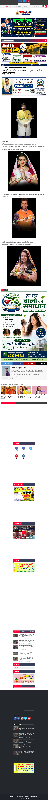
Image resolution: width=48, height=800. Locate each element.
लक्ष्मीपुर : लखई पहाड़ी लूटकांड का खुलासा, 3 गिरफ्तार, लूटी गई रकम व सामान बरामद (26, 752)
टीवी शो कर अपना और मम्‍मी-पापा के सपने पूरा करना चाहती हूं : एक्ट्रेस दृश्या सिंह (39, 396)
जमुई (26, 6)
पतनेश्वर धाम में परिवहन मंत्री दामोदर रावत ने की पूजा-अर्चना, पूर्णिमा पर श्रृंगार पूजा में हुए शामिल (26, 658)
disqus (23, 402)
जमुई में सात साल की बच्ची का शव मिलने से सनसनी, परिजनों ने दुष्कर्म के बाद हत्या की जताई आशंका (26, 635)
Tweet (8, 363)
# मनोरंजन (6, 289)
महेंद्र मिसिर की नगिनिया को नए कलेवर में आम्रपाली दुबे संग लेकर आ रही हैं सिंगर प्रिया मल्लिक (8, 396)
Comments (31, 631)
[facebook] (19, 1)
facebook (39, 402)
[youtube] (29, 1)
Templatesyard (21, 796)
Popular (24, 631)
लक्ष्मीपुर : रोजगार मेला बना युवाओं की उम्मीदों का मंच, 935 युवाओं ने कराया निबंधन (26, 740)
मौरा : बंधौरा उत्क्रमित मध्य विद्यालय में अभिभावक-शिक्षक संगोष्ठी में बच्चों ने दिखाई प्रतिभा (26, 647)
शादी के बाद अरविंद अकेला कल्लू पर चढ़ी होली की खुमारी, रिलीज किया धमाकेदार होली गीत (24, 396)
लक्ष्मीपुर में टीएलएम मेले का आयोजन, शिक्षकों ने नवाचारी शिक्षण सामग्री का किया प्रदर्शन (26, 746)
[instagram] (26, 1)
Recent (17, 631)
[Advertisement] (24, 414)
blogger (8, 402)
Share (19, 363)
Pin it (31, 363)
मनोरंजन (6, 67)
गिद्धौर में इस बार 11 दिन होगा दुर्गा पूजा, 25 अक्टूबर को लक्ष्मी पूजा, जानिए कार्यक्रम (26, 653)
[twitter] (24, 1)
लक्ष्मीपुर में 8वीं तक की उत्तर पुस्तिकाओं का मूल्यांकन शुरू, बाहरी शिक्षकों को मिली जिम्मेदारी (26, 735)
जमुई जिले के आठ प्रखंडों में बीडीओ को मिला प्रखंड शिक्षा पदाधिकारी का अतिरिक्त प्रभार (26, 641)
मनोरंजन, (19, 76)
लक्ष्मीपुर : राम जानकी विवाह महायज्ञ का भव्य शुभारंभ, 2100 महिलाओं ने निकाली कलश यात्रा (26, 728)
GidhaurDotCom (34, 796)
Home (3, 67)
